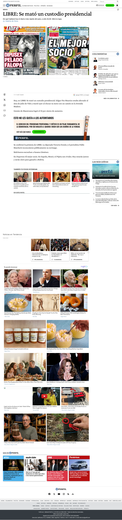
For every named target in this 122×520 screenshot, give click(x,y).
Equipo (67, 508)
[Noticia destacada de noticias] (13, 458)
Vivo (110, 500)
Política (36, 6)
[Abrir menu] (4, 5)
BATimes (75, 503)
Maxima (87, 505)
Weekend (49, 503)
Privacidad (61, 508)
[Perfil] (14, 453)
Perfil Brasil (94, 1)
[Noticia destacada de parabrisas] (79, 458)
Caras (82, 1)
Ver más (114, 205)
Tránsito (86, 508)
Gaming (106, 500)
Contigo (47, 505)
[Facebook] (49, 494)
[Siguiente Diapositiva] (88, 251)
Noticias (77, 1)
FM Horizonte (81, 503)
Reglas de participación (76, 508)
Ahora (2, 500)
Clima (41, 500)
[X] (54, 494)
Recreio (82, 505)
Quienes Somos (45, 508)
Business (71, 1)
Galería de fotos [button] (11, 21)
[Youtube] (59, 494)
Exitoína (87, 1)
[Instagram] (64, 494)
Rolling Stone (68, 505)
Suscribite (110, 5)
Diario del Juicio (117, 500)
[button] (46, 52)
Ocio (52, 500)
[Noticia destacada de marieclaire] (35, 458)
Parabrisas (61, 503)
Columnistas (99, 54)
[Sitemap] (73, 494)
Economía (21, 500)
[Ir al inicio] (13, 5)
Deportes (46, 500)
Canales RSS (36, 508)
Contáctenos (53, 508)
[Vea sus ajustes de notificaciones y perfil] (117, 5)
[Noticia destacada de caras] (57, 458)
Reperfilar (63, 500)
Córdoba (56, 500)
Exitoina (100, 500)
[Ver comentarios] (117, 10)
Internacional (35, 500)
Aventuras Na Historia (57, 505)
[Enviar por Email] (4, 110)
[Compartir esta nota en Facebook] (4, 94)
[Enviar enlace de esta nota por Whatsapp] (4, 105)
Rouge (67, 503)
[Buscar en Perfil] (117, 1)
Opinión (43, 6)
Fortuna (55, 503)
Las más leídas (100, 162)
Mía (71, 503)
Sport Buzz (76, 505)
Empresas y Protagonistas (80, 500)
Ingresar (101, 5)
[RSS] (68, 494)
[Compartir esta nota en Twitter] (4, 99)
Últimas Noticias (27, 6)
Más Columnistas (110, 98)
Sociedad (50, 6)
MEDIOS (5, 9)
